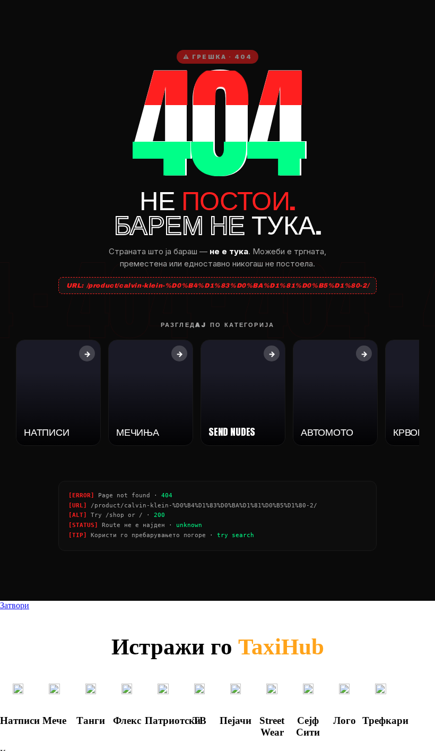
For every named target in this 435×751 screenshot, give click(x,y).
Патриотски (173, 720)
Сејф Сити (308, 726)
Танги (90, 720)
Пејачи (235, 720)
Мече (54, 720)
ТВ (199, 720)
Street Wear (271, 726)
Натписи (20, 720)
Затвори (14, 605)
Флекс (127, 720)
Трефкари (385, 720)
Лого (344, 720)
